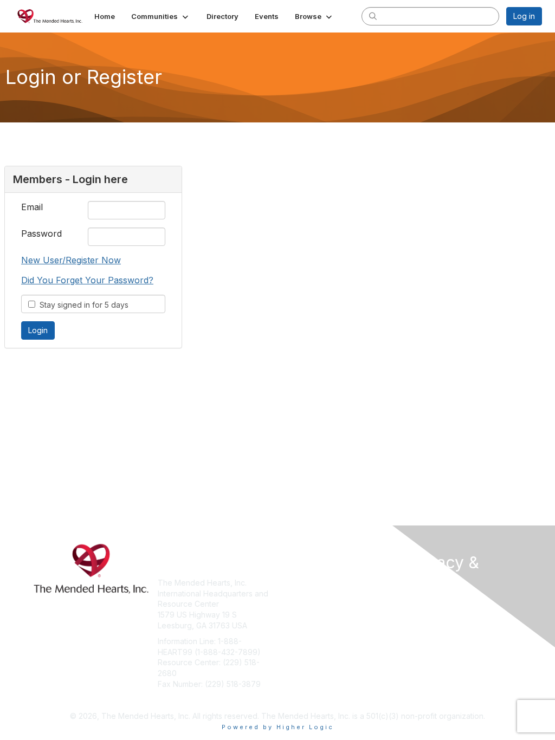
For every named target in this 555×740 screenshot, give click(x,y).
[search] (373, 15)
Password (41, 233)
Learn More (302, 603)
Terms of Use (430, 613)
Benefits (296, 593)
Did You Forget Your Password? (87, 280)
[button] (160, 16)
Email (32, 207)
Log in (524, 16)
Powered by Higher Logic (278, 727)
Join (289, 582)
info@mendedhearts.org (201, 699)
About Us (422, 602)
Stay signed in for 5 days (81, 304)
